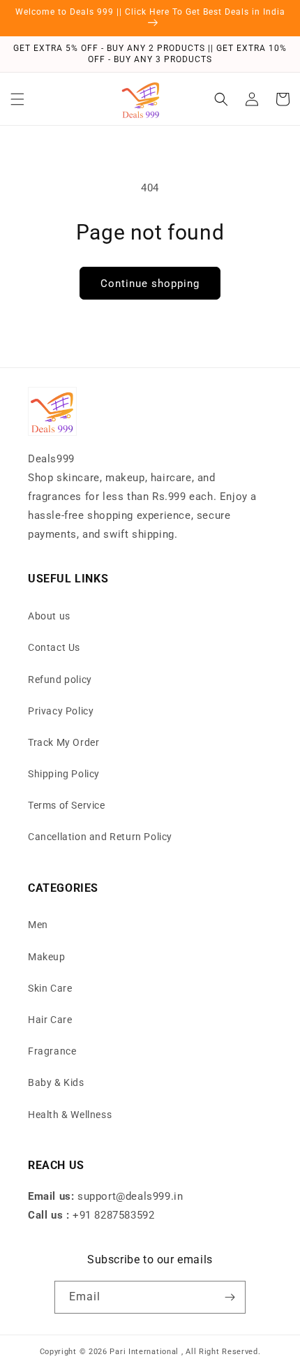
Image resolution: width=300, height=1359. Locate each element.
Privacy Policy (60, 711)
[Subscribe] (229, 1297)
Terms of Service (66, 805)
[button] (17, 99)
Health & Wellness (70, 1114)
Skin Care (50, 988)
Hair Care (50, 1019)
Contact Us (54, 647)
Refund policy (60, 679)
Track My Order (63, 742)
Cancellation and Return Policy (100, 836)
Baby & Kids (56, 1082)
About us (49, 616)
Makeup (47, 956)
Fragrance (52, 1051)
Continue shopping (150, 283)
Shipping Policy (64, 773)
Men (38, 924)
